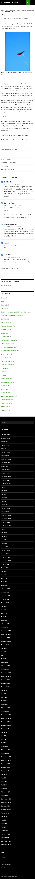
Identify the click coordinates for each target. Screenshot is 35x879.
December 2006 (6, 799)
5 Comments (24, 18)
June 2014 (4, 494)
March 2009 (4, 704)
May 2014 (4, 497)
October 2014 (5, 480)
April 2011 (4, 617)
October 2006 (5, 806)
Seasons (3, 385)
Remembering (5, 378)
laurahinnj (16, 18)
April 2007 (4, 785)
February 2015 (5, 469)
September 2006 (6, 809)
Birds (2, 298)
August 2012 (5, 568)
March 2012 (4, 585)
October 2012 (5, 564)
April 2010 (4, 659)
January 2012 (5, 592)
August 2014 (5, 487)
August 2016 (5, 445)
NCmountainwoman (10, 224)
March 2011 (4, 620)
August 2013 (5, 529)
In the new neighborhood (8, 350)
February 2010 (5, 666)
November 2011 (6, 596)
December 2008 (6, 715)
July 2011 (4, 606)
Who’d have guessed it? (8, 161)
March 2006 (4, 830)
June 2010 (4, 652)
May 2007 (4, 781)
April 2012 (4, 582)
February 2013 (5, 550)
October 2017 (5, 434)
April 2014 (4, 501)
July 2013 (4, 533)
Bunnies (3, 305)
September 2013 (6, 526)
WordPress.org (5, 868)
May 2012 (4, 578)
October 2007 (5, 764)
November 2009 (6, 676)
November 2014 (6, 476)
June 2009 (4, 694)
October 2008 (5, 722)
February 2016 (5, 452)
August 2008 (5, 729)
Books (3, 301)
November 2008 (6, 718)
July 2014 (4, 490)
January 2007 (5, 795)
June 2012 (4, 575)
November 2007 (6, 760)
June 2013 (4, 536)
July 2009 (4, 690)
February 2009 (5, 708)
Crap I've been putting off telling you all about (15, 312)
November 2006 (6, 802)
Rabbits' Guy (8, 182)
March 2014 (4, 504)
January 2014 (5, 511)
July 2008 (4, 732)
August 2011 (5, 603)
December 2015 (6, 459)
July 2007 (4, 774)
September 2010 (6, 641)
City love (3, 308)
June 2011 (4, 610)
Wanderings (9, 11)
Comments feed (6, 864)
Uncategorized (5, 399)
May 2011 (4, 613)
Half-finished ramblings (8, 340)
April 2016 (4, 448)
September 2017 (6, 438)
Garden (3, 333)
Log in (3, 857)
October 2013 (5, 522)
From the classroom (7, 326)
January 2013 (5, 554)
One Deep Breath (6, 364)
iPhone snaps (5, 354)
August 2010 (5, 645)
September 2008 (6, 725)
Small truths (4, 389)
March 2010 (4, 662)
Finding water (5, 322)
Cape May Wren (9, 203)
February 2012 (5, 589)
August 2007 (5, 771)
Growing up (4, 336)
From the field (5, 329)
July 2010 (4, 648)
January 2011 (5, 627)
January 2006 (5, 837)
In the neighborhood (7, 347)
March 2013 (4, 547)
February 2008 (5, 750)
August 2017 (5, 441)
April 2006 (4, 827)
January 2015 (5, 473)
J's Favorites (4, 357)
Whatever (4, 406)
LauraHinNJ (7, 255)
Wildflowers (4, 410)
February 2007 (5, 792)
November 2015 (6, 462)
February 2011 (5, 624)
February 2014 (5, 508)
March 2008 (4, 746)
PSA (2, 375)
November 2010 (6, 634)
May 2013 (4, 540)
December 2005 (6, 841)
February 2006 (5, 834)
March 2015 (4, 466)
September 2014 (6, 483)
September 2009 (6, 683)
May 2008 (4, 739)
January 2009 (5, 711)
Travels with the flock (7, 396)
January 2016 (5, 455)
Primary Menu (32, 2)
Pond (2, 371)
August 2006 (5, 813)
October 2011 (5, 599)
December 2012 (6, 557)
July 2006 (4, 816)
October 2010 (5, 638)
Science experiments (7, 382)
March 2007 (4, 788)
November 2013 (6, 518)
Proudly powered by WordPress (9, 876)
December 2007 (6, 757)
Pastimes (4, 368)
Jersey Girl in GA (6, 361)
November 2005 (6, 844)
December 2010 (6, 631)
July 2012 (4, 571)
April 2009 (4, 701)
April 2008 (4, 743)
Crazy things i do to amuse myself (12, 10)
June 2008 (4, 736)
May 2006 (4, 823)
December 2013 (6, 515)
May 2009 (4, 697)
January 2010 (5, 669)
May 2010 (4, 655)
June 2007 (4, 778)
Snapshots (4, 392)
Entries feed (4, 861)
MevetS (6, 243)
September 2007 (6, 767)
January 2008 (5, 753)
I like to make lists (6, 343)
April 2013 (4, 543)
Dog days (4, 319)
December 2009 (6, 673)
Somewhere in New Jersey (11, 2)
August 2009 (5, 687)
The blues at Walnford (8, 168)
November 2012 (6, 561)
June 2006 (4, 820)
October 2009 (5, 680)
